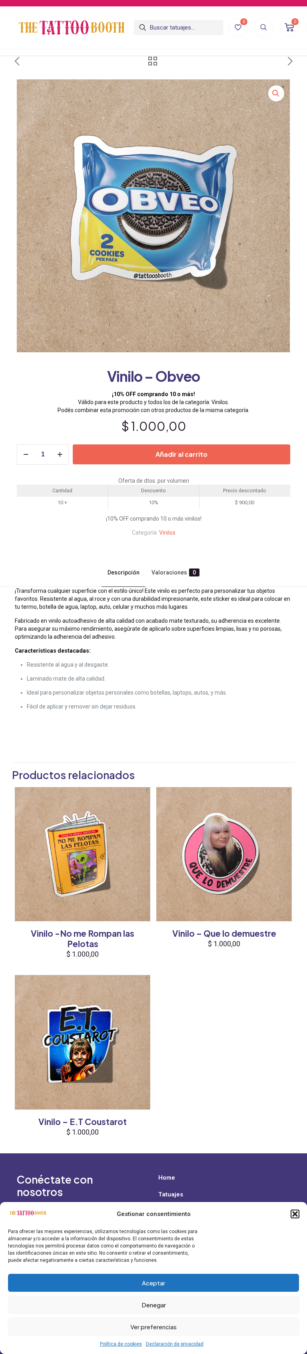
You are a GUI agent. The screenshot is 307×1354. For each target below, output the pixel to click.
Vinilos (167, 532)
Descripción (124, 572)
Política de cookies (121, 1344)
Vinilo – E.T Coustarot (82, 1121)
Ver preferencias (153, 1326)
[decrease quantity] (26, 454)
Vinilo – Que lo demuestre (224, 933)
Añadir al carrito (181, 454)
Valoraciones (174, 572)
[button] (295, 1214)
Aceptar (153, 1283)
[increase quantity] (60, 454)
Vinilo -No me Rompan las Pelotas (82, 938)
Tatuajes (170, 1194)
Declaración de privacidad (174, 1344)
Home (166, 1177)
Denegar (154, 1305)
